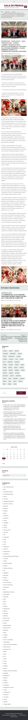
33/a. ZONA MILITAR (8, 487)
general (15, 367)
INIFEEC (5, 611)
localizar (11, 370)
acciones (5, 350)
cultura (21, 359)
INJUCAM (5, 613)
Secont (5, 661)
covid (16, 359)
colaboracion (11, 356)
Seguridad (5, 673)
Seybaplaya (15, 42)
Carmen (23, 40)
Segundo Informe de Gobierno (10, 670)
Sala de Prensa (14, 5)
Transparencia (6, 692)
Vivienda (5, 701)
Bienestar (5, 506)
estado (22, 364)
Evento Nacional (7, 582)
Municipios (5, 630)
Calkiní (4, 513)
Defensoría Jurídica (7, 563)
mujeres (22, 370)
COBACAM (6, 546)
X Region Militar (7, 704)
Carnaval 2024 (6, 530)
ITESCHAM (6, 620)
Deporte (5, 565)
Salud (4, 654)
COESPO (5, 549)
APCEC (5, 496)
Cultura (5, 561)
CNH (4, 544)
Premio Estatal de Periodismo (10, 644)
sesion (14, 381)
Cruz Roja (5, 558)
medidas (17, 370)
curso (4, 361)
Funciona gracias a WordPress (9, 715)
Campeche (5, 353)
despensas (10, 361)
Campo (5, 520)
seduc (10, 381)
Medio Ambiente (7, 625)
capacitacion (13, 353)
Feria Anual (6, 587)
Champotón (6, 537)
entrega (4, 364)
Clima (4, 542)
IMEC (4, 601)
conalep (18, 356)
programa (18, 375)
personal (17, 373)
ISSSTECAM (6, 618)
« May (3, 463)
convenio (11, 359)
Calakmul (5, 508)
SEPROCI (5, 682)
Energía (5, 577)
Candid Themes (14, 716)
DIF (4, 570)
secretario (22, 378)
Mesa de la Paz (7, 627)
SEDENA (5, 666)
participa (11, 373)
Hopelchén (5, 596)
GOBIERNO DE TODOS (6, 42)
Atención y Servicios (15, 40)
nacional (5, 373)
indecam (21, 367)
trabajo (9, 384)
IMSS (4, 604)
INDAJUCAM (6, 608)
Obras (4, 632)
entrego (16, 364)
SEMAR (5, 680)
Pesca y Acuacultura (8, 639)
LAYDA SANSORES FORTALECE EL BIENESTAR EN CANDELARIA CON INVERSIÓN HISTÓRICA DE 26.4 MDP (12, 427)
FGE (4, 589)
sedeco (4, 381)
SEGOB (5, 668)
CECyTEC (5, 532)
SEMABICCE (6, 675)
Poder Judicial (6, 642)
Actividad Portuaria (5, 40)
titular (4, 384)
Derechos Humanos (8, 568)
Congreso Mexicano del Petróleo (11, 556)
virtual (14, 384)
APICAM (5, 499)
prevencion (5, 375)
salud (10, 378)
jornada (5, 370)
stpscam (20, 381)
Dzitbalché (5, 573)
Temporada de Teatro (8, 687)
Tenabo (5, 689)
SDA (4, 656)
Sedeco (5, 663)
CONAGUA (6, 553)
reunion (4, 378)
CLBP (4, 539)
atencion (17, 350)
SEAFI (4, 658)
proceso (12, 375)
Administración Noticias (15, 53)
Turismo (5, 699)
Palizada (5, 635)
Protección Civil (7, 649)
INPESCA (5, 615)
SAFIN (4, 651)
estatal (4, 367)
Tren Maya (5, 697)
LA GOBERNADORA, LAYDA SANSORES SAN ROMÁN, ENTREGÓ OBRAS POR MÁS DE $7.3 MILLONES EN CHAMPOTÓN (13, 296)
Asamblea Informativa (8, 501)
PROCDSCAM (6, 647)
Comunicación (6, 551)
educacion (17, 361)
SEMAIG (5, 678)
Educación (5, 575)
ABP (4, 489)
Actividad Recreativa (8, 494)
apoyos (11, 350)
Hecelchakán (6, 594)
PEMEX (5, 637)
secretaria (15, 378)
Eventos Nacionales (8, 584)
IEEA (4, 599)
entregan (11, 364)
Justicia (5, 623)
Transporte (6, 694)
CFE (4, 534)
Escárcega (5, 580)
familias (10, 367)
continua (5, 359)
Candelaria (5, 522)
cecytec (4, 356)
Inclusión (5, 606)
